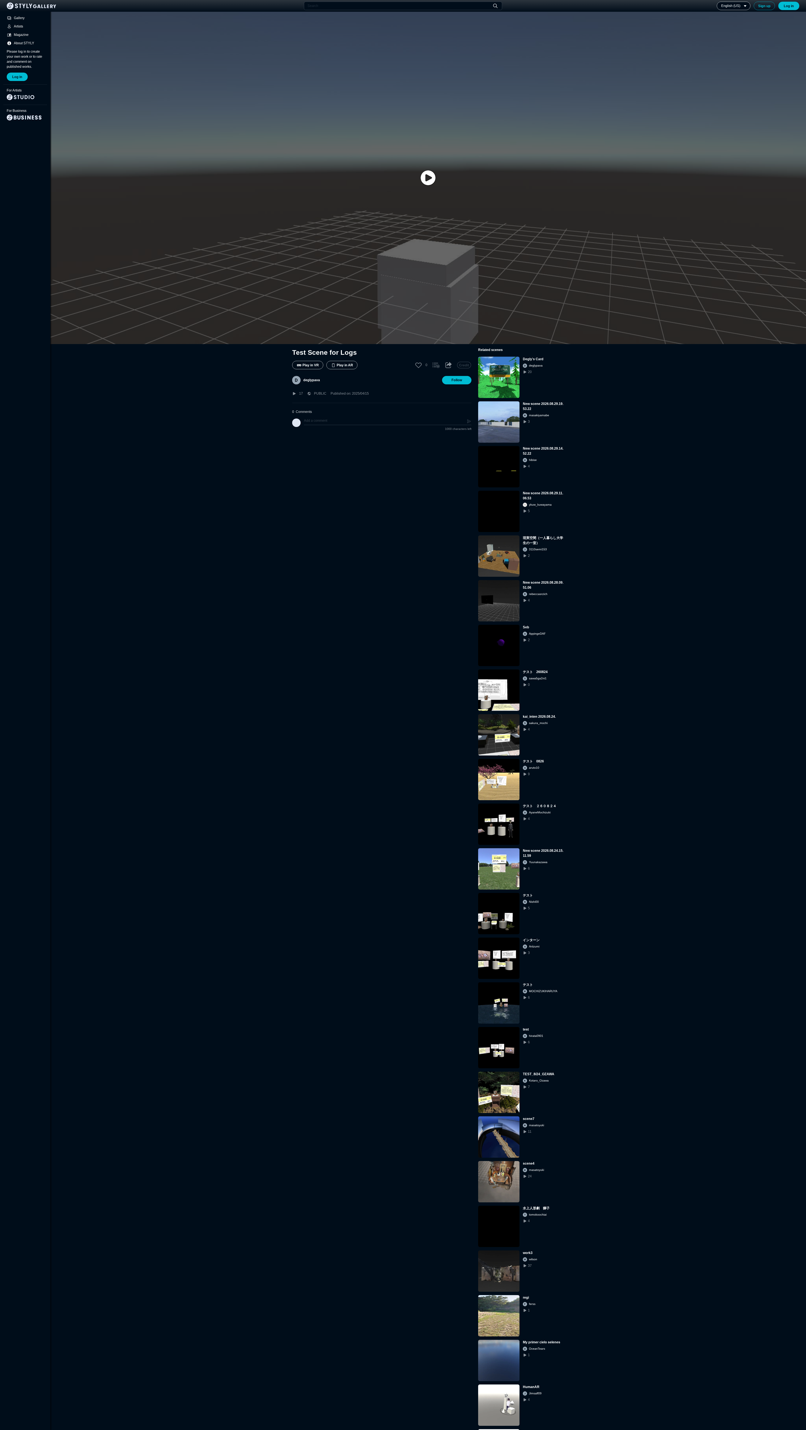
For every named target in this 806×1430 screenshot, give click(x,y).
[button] (418, 365)
